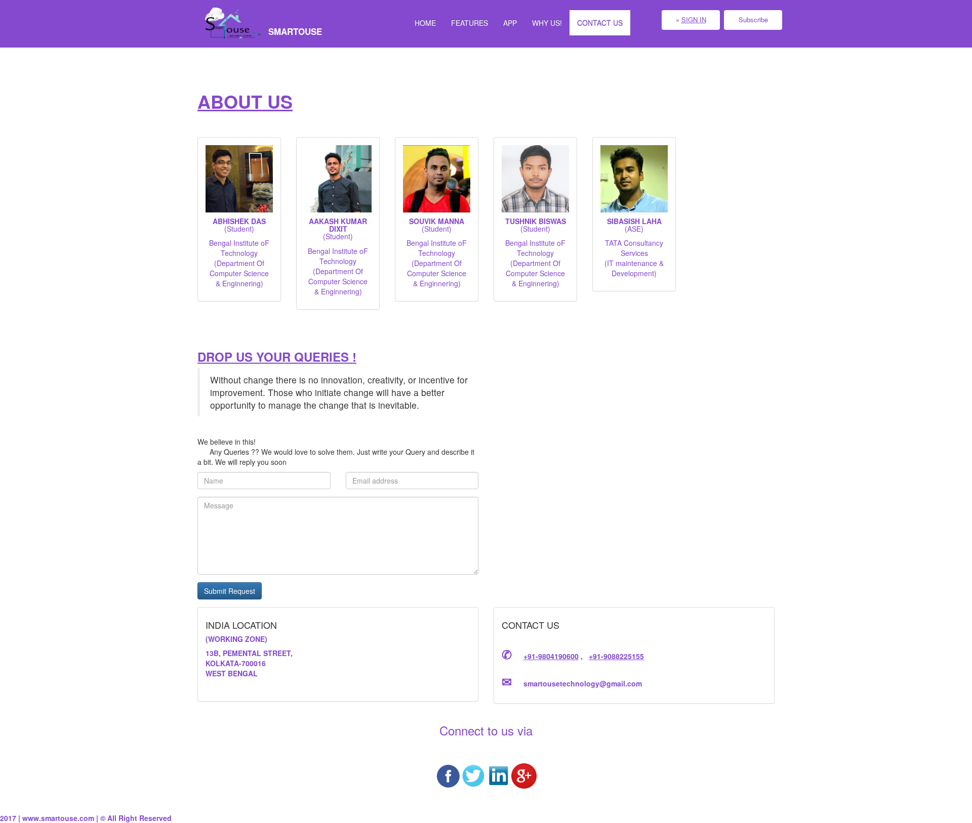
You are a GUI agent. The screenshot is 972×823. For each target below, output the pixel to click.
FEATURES (469, 23)
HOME (425, 23)
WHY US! (547, 23)
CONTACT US (600, 23)
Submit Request (229, 591)
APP (510, 23)
